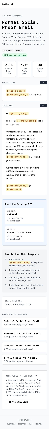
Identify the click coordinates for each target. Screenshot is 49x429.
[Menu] (45, 3)
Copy (43, 82)
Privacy (38, 424)
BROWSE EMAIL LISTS (18, 402)
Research (22, 424)
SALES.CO (7, 4)
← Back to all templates (12, 16)
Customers (11, 424)
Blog (30, 424)
